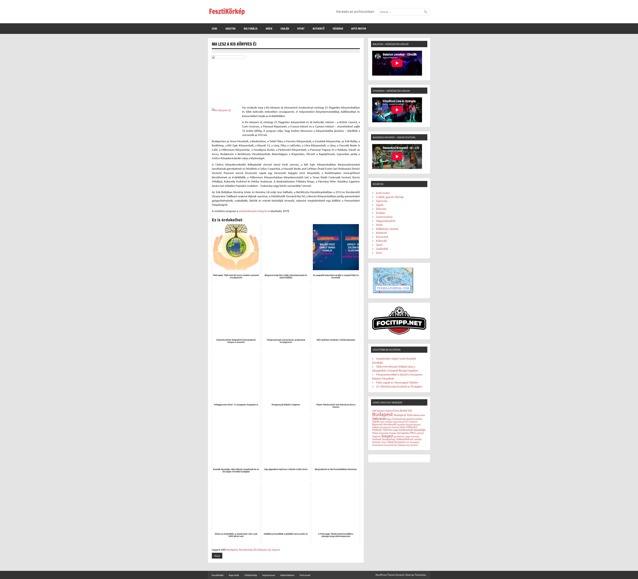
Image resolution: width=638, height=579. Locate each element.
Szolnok (376, 439)
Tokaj (390, 441)
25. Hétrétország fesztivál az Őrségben (399, 386)
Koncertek (382, 236)
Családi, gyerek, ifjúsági (390, 196)
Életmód (381, 208)
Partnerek (305, 575)
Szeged (387, 436)
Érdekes (380, 212)
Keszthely (401, 424)
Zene (214, 28)
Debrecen (379, 418)
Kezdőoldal (217, 575)
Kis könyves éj (262, 549)
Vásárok (338, 28)
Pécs (413, 432)
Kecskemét (245, 549)
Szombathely (388, 439)
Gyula (375, 421)
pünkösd (420, 433)
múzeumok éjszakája (412, 429)
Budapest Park (403, 415)
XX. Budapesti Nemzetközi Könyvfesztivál (395, 443)
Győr (382, 421)
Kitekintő (318, 28)
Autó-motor (358, 28)
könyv (403, 427)
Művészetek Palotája (387, 433)
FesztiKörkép (227, 11)
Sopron (275, 549)
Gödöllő (388, 421)
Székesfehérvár (405, 439)
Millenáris (412, 426)
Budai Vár (406, 410)
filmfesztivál (399, 418)
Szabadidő (382, 248)
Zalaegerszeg (404, 445)
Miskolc (377, 429)
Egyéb (379, 204)
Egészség (381, 200)
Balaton (381, 410)
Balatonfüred (392, 410)
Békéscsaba (419, 415)
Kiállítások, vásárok (387, 228)
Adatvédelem (287, 575)
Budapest (232, 549)
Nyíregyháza (403, 432)
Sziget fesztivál (412, 436)
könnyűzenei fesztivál (389, 427)
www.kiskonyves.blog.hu (253, 210)
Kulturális (251, 28)
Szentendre (398, 436)
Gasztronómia (384, 216)
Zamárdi (414, 445)
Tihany (383, 442)
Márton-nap (390, 429)
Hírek (269, 28)
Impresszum (268, 575)
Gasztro (230, 28)
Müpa (375, 432)
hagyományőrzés (400, 421)
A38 (374, 410)
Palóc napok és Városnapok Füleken (397, 382)
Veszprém (400, 441)
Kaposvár (377, 424)
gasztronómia (414, 418)
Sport (301, 28)
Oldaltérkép (250, 575)
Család (284, 28)
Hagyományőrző (385, 220)
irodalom (413, 421)
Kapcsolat (234, 575)
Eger (389, 419)
